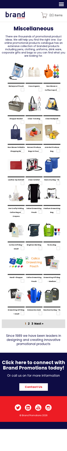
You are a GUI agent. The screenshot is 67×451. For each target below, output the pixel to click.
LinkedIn (28, 407)
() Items (56, 15)
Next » (38, 324)
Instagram (48, 407)
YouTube (38, 407)
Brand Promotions (22, 17)
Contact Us (33, 387)
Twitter (18, 407)
